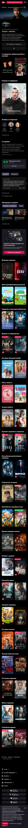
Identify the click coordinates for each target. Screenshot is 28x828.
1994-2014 (7, 29)
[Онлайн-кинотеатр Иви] (4, 2)
